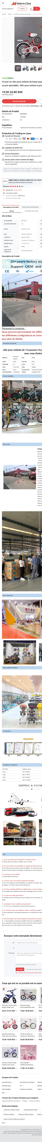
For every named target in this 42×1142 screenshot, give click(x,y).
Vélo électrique (6, 1086)
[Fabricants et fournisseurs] (21, 3)
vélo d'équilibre (6, 1089)
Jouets (10, 14)
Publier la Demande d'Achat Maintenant (29, 973)
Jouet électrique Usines (31, 1110)
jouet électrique (6, 1082)
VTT (21, 1086)
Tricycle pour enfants (26, 1089)
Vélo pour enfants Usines (25, 1114)
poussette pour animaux (27, 1082)
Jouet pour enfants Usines (11, 1110)
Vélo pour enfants (9, 1114)
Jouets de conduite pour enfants (22, 14)
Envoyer (20, 969)
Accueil (4, 14)
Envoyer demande (19, 101)
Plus (3, 1123)
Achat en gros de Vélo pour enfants (14, 1119)
